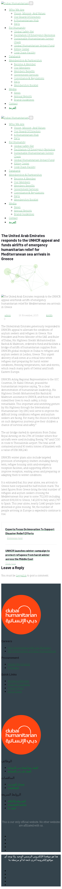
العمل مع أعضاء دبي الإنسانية (23, 767)
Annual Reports (23, 96)
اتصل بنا (12, 808)
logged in (21, 575)
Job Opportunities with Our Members (29, 647)
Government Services (26, 74)
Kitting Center (21, 49)
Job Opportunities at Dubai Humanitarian (32, 651)
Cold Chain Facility (24, 52)
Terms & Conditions (19, 684)
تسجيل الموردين (16, 784)
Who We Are (16, 9)
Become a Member (18, 681)
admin (8, 315)
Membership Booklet (26, 85)
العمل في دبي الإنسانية (19, 771)
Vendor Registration (19, 664)
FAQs (17, 24)
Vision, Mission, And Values (29, 13)
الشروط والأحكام (17, 801)
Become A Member (25, 64)
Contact (13, 103)
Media (13, 89)
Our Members (22, 67)
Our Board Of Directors (27, 17)
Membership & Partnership (25, 60)
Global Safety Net (24, 31)
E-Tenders (13, 667)
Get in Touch (15, 691)
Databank (14, 56)
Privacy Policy (16, 688)
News (17, 92)
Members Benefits (24, 71)
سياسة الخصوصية (17, 804)
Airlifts (49, 315)
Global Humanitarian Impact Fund (34, 45)
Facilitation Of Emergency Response (34, 35)
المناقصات (13, 787)
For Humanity (17, 27)
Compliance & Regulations (29, 78)
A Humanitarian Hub (26, 20)
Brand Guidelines (24, 99)
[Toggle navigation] (31, 3)
